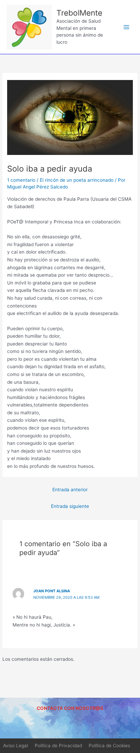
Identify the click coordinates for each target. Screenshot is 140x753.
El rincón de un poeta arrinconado (76, 180)
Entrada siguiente (70, 506)
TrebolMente (79, 13)
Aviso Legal (15, 745)
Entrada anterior (70, 489)
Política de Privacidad (58, 745)
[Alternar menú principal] (127, 27)
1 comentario (21, 180)
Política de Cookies (109, 745)
